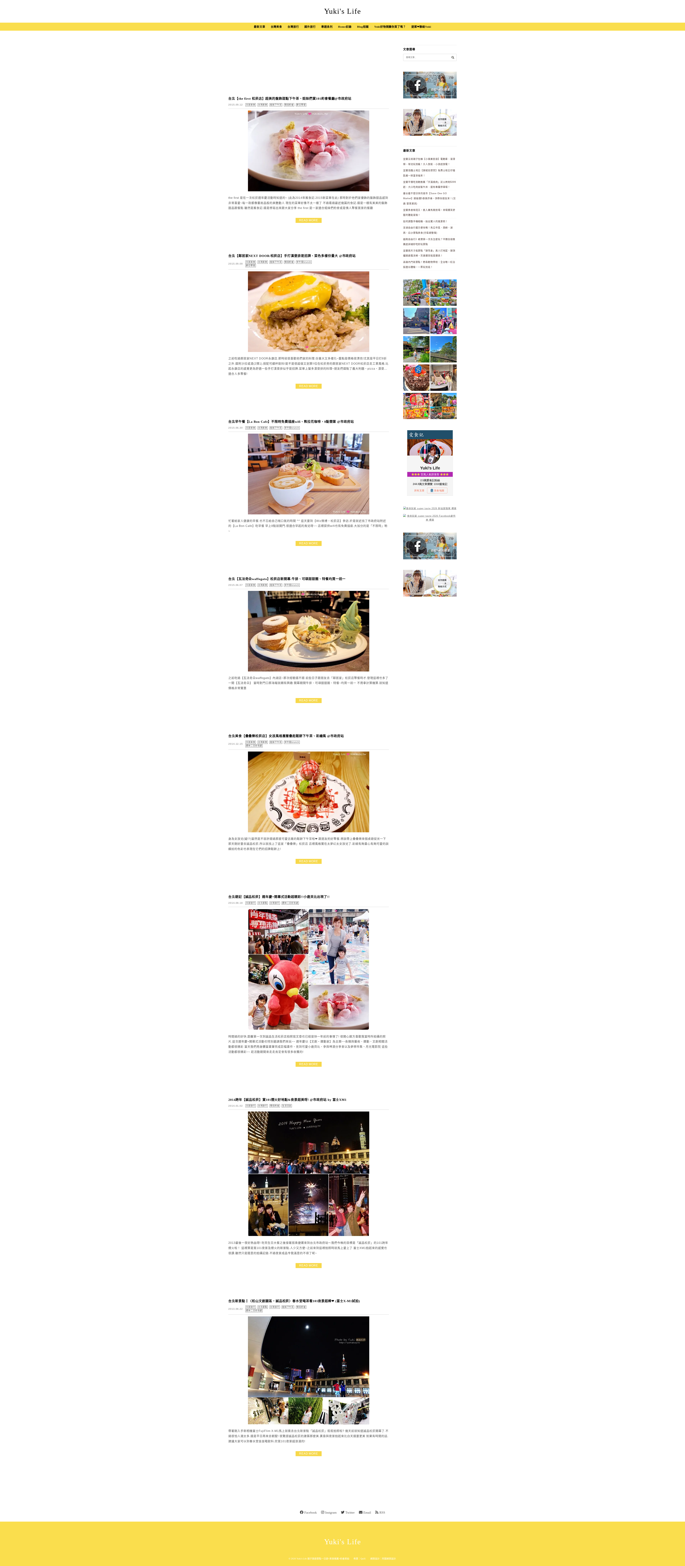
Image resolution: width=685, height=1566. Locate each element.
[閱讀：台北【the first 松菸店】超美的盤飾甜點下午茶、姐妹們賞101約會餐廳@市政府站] (308, 190)
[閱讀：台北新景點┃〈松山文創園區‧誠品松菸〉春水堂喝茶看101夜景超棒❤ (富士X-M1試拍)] (308, 1423)
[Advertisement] (308, 66)
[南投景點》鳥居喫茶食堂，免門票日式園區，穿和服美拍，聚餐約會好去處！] (416, 350)
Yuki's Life (342, 11)
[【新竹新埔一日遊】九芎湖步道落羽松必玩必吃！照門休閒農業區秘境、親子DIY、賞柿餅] (443, 406)
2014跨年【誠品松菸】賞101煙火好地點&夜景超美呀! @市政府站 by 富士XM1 (287, 1100)
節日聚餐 (301, 105)
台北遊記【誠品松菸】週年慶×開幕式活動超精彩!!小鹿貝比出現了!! (279, 897)
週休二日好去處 (254, 746)
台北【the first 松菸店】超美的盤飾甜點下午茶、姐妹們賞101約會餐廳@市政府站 (289, 98)
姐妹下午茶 (276, 105)
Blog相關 (363, 26)
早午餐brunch (303, 262)
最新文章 (259, 26)
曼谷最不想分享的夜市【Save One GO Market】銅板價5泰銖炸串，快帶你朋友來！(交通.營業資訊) (429, 198)
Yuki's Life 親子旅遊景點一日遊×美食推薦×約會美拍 (322, 1558)
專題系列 (327, 26)
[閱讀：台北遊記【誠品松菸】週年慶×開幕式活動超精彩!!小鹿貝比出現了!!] (308, 1029)
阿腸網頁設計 (389, 1558)
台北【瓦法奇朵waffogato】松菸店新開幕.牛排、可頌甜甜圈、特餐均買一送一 (287, 579)
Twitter (350, 1512)
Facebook (310, 1512)
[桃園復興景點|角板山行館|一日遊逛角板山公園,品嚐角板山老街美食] (443, 350)
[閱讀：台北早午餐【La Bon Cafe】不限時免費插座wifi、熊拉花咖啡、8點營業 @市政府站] (308, 513)
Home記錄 (344, 26)
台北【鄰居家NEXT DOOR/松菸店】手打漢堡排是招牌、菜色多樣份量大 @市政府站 (292, 256)
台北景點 (262, 903)
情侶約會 (289, 105)
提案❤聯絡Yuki (421, 26)
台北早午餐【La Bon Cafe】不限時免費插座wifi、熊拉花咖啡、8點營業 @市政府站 (291, 421)
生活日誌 (286, 1106)
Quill (363, 1558)
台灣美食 (276, 26)
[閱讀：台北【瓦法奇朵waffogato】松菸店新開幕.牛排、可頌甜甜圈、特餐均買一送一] (308, 670)
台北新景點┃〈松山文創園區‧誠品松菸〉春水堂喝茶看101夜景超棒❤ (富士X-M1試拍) (294, 1301)
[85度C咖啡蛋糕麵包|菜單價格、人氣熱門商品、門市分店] (416, 378)
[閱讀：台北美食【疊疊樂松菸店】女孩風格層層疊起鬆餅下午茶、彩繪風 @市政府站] (308, 831)
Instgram (331, 1512)
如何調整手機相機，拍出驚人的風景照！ (425, 221)
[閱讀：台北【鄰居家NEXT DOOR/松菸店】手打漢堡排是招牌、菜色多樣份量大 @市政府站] (308, 351)
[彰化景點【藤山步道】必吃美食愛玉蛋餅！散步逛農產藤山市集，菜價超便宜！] (416, 293)
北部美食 (250, 105)
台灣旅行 (293, 26)
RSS (382, 1512)
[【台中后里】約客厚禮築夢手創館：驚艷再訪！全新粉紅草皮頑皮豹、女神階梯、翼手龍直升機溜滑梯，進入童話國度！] (443, 321)
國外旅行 (310, 26)
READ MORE (308, 220)
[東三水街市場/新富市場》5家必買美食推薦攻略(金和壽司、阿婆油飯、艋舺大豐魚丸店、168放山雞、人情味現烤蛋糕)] (416, 321)
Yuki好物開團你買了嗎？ (390, 26)
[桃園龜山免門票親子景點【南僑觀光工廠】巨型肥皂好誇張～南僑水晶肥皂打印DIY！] (443, 378)
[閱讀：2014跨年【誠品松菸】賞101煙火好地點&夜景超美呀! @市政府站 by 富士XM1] (308, 1235)
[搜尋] (452, 57)
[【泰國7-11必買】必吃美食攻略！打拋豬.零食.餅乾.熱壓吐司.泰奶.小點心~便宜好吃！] (416, 406)
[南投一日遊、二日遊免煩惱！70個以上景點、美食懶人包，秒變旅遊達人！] (443, 293)
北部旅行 (250, 903)
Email (367, 1512)
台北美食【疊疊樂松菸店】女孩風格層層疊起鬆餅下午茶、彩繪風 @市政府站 (286, 736)
